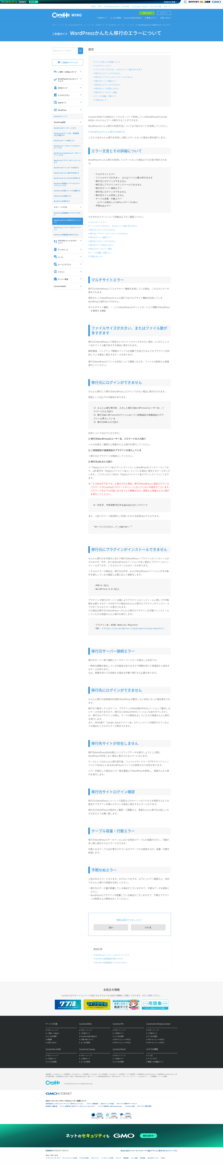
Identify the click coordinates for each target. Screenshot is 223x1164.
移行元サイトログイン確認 (106, 92)
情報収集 (126, 1158)
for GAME (125, 6)
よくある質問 (115, 17)
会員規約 (48, 1074)
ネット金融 (134, 1158)
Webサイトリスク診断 (107, 1104)
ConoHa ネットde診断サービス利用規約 (122, 1074)
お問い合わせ (165, 17)
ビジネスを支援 (84, 1158)
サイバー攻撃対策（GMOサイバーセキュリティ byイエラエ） (78, 1106)
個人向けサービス (153, 1158)
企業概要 (153, 1076)
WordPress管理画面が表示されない (109, 958)
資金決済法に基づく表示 (83, 1076)
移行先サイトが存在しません (107, 88)
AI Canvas (136, 6)
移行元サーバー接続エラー (106, 81)
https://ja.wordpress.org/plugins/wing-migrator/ (134, 628)
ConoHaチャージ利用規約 (80, 1074)
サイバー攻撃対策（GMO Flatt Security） (110, 1106)
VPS (99, 6)
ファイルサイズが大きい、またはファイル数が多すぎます (118, 69)
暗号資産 (142, 1158)
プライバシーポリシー (129, 1076)
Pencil (145, 6)
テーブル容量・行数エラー (106, 96)
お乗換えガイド (151, 17)
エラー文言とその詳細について (108, 62)
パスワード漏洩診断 (92, 1104)
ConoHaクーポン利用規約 (99, 1074)
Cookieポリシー (143, 1076)
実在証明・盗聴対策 (51, 1106)
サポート (167, 6)
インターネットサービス (53, 1158)
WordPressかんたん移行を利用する (107, 131)
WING (93, 6)
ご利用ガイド (102, 17)
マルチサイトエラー (103, 65)
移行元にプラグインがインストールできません (114, 77)
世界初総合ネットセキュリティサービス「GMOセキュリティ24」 (65, 1104)
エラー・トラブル (127, 25)
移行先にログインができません (108, 84)
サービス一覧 (155, 6)
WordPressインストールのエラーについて (112, 955)
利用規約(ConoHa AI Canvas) (146, 1074)
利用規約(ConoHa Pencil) (165, 1074)
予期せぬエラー (101, 100)
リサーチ (118, 1158)
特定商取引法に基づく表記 (64, 1076)
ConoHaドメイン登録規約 (61, 1074)
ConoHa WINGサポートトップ (79, 25)
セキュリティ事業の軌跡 (144, 1106)
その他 (163, 1158)
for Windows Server (112, 6)
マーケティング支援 (107, 1158)
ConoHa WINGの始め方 (133, 17)
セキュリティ (95, 1158)
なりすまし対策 (129, 1106)
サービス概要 (162, 1076)
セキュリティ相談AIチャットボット (127, 1103)
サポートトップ (58, 25)
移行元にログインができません (108, 73)
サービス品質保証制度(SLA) (101, 1076)
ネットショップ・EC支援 (69, 1158)
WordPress (113, 25)
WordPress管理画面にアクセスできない (111, 962)
